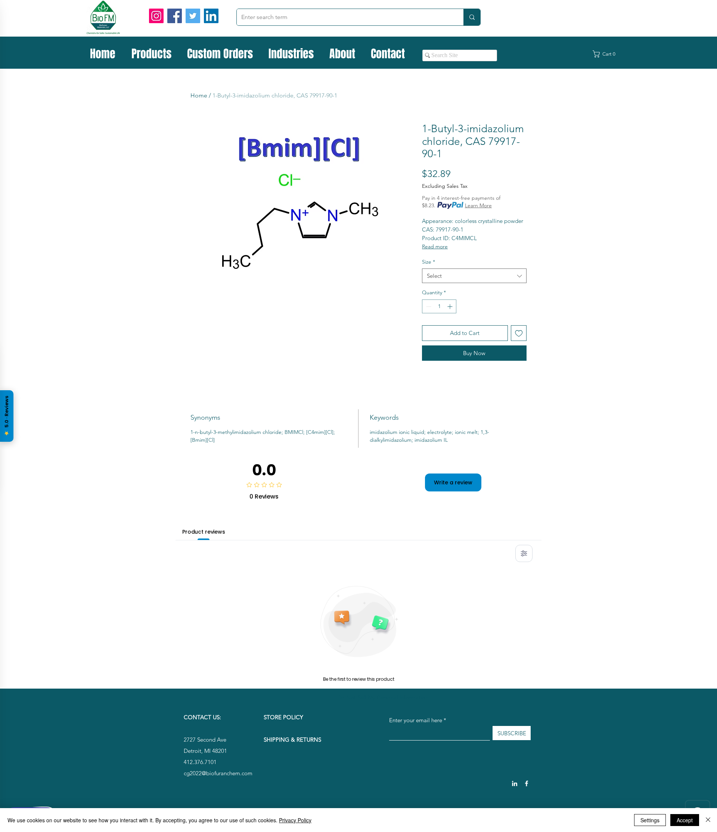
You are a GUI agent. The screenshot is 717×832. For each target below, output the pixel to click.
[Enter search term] (471, 17)
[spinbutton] (439, 306)
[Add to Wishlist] (519, 333)
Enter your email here (415, 720)
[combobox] (474, 275)
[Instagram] (156, 16)
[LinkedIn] (211, 16)
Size (428, 261)
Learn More (478, 205)
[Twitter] (193, 16)
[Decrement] (427, 306)
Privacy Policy (295, 820)
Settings (649, 820)
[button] (608, 54)
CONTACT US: (202, 717)
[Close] (708, 820)
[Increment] (450, 306)
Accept (685, 820)
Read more (435, 246)
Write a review (453, 482)
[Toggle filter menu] (524, 553)
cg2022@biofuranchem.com (218, 773)
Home (198, 95)
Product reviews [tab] (203, 531)
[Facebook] (174, 16)
